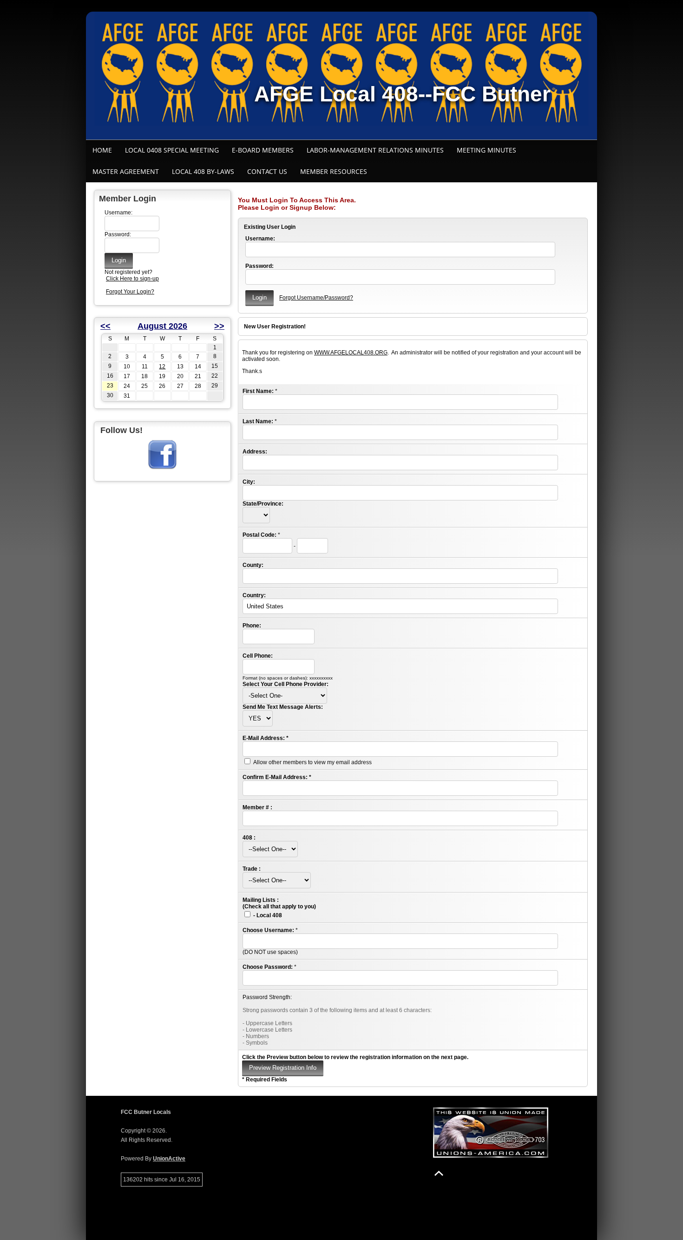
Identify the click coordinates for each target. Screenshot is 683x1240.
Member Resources (333, 171)
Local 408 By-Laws (203, 171)
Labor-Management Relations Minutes (375, 150)
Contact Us (267, 171)
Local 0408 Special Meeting (172, 150)
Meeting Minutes (486, 150)
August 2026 (162, 326)
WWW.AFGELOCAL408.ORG (350, 352)
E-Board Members (263, 150)
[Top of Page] (439, 1173)
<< (105, 326)
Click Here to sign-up (132, 278)
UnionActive (169, 1158)
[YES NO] (258, 718)
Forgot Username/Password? (316, 297)
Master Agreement (125, 171)
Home (102, 150)
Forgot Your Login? (130, 291)
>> (219, 326)
